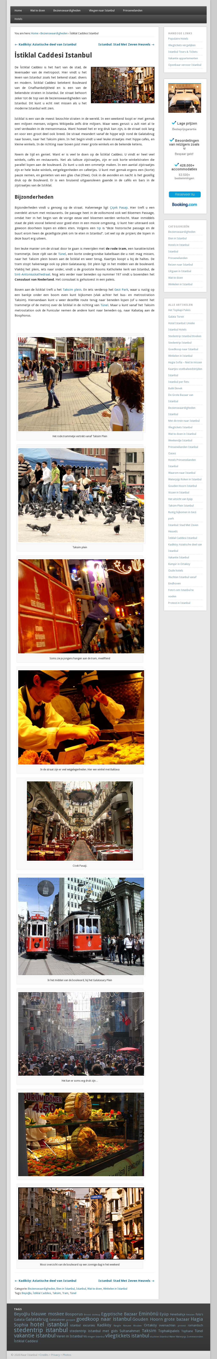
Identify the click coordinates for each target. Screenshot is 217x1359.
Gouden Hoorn (147, 1319)
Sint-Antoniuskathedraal (32, 274)
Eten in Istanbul (65, 1288)
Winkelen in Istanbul (115, 1288)
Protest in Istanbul (179, 602)
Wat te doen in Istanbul (182, 433)
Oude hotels (175, 570)
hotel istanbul (49, 1324)
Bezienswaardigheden (67, 10)
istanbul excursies (82, 1325)
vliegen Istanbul (96, 1336)
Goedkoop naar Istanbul (183, 349)
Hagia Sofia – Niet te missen (185, 362)
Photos (67, 1354)
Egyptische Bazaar (119, 1313)
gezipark (70, 1320)
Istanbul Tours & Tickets (183, 51)
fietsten (190, 1314)
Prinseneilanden (132, 10)
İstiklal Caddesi (42, 1293)
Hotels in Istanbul (178, 244)
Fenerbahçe (177, 1314)
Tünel (62, 254)
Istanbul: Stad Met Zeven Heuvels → (126, 44)
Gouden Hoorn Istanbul (182, 485)
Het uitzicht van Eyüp (180, 499)
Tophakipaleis (168, 1331)
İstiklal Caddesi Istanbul (182, 538)
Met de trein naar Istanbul (184, 420)
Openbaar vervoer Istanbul (184, 64)
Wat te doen (37, 10)
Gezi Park (121, 290)
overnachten (167, 1325)
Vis (85, 1336)
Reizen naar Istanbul (180, 264)
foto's (199, 1314)
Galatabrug (37, 1319)
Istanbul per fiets (178, 381)
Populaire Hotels (178, 38)
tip (99, 228)
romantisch (195, 1325)
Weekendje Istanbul (180, 440)
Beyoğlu (27, 1293)
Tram (65, 1293)
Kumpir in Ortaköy (179, 564)
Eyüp (164, 1314)
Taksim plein (72, 290)
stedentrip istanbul (41, 1330)
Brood (87, 1314)
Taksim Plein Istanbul (181, 505)
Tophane (187, 1331)
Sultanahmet (130, 1331)
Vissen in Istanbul (178, 492)
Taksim (56, 1293)
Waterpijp (181, 1336)
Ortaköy (150, 1325)
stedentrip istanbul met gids (94, 1331)
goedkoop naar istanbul (103, 1319)
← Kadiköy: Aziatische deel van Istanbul (45, 44)
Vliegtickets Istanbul (180, 427)
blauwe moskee (47, 1313)
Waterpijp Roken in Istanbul (185, 479)
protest (182, 1325)
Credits (44, 1354)
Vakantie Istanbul (178, 557)
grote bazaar (177, 1319)
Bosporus (74, 1314)
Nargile (117, 1325)
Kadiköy (104, 1325)
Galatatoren (57, 1319)
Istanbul (81, 1288)
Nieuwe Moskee (132, 1325)
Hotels (18, 19)
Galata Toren (176, 316)
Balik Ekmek (175, 388)
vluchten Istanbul (159, 1336)
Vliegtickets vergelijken (182, 45)
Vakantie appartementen (183, 58)
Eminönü (149, 1314)
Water (172, 1336)
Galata (19, 1319)
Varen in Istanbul (69, 1336)
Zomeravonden (195, 1336)
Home (18, 10)
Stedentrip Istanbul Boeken (184, 336)
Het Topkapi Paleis (179, 310)
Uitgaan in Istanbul (179, 271)
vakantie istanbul (35, 1335)
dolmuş (96, 1314)
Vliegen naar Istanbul (102, 10)
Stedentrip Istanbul (180, 342)
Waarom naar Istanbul (181, 472)
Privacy (55, 1354)
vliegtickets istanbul (127, 1336)
